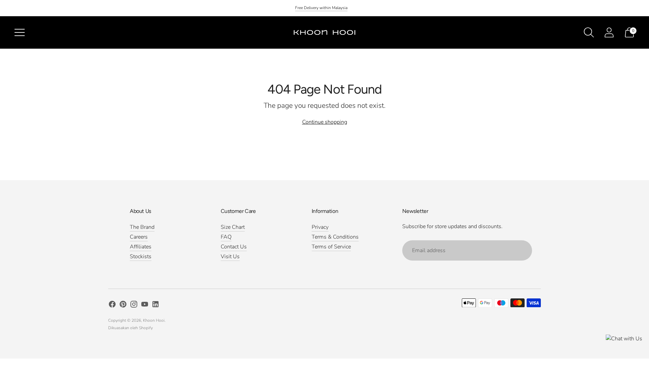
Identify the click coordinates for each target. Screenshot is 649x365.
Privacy (320, 227)
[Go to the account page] (609, 32)
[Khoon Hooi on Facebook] (112, 305)
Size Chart (233, 227)
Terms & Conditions (335, 237)
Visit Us (230, 256)
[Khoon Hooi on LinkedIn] (155, 305)
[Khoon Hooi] (324, 32)
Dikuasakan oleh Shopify (130, 328)
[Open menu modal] (19, 32)
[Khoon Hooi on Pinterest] (123, 305)
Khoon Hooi (154, 320)
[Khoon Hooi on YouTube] (145, 305)
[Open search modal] (588, 32)
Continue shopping (324, 122)
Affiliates (140, 246)
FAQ (226, 237)
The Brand (142, 227)
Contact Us (234, 246)
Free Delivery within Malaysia (321, 7)
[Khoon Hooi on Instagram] (134, 305)
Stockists (140, 256)
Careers (139, 237)
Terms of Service (331, 246)
